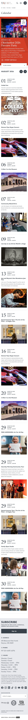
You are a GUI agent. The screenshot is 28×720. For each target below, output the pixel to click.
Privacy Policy (4, 712)
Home (4, 7)
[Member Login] (21, 3)
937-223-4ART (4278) (8, 651)
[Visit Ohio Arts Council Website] (5, 703)
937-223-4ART (18, 681)
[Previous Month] (21, 71)
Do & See (8, 7)
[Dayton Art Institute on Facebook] (2, 688)
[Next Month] (25, 71)
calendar (8, 681)
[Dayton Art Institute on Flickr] (26, 688)
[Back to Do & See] (1, 7)
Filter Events (7, 65)
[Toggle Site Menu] (25, 3)
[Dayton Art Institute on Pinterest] (22, 688)
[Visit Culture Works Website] (14, 703)
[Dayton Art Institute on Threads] (16, 688)
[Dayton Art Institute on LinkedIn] (9, 688)
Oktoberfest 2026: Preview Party (11, 44)
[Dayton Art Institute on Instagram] (6, 688)
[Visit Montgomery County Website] (21, 703)
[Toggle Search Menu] (17, 3)
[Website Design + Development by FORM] (14, 717)
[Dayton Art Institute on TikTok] (12, 688)
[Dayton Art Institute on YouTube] (19, 687)
